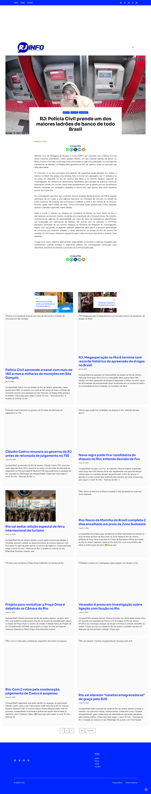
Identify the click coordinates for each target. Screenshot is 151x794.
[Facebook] (71, 149)
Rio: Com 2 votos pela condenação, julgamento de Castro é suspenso (32, 691)
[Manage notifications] (146, 789)
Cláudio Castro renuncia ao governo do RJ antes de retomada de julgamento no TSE (38, 454)
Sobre (16, 3)
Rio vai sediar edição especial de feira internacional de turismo (35, 528)
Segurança (84, 112)
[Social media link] (121, 2)
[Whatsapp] (67, 149)
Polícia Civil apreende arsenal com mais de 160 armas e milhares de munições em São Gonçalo (38, 374)
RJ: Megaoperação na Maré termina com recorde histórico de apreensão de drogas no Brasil (112, 361)
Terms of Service (131, 783)
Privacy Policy (117, 783)
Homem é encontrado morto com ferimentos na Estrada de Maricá (45, 304)
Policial (74, 112)
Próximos (90, 730)
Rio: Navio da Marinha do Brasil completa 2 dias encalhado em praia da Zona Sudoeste (112, 522)
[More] (83, 149)
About (97, 761)
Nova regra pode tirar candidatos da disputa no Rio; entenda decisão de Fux (109, 457)
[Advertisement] (75, 22)
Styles (23, 3)
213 (82, 730)
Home (97, 758)
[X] (75, 149)
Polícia (66, 112)
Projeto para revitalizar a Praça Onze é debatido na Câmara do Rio (35, 606)
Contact (30, 3)
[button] (132, 47)
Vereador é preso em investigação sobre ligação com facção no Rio (110, 606)
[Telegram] (79, 149)
